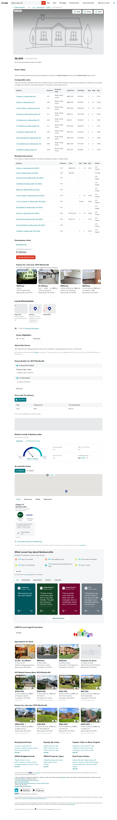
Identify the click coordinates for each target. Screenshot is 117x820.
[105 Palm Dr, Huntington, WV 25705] (47, 682)
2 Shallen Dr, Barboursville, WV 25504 (28, 231)
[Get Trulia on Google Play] (38, 790)
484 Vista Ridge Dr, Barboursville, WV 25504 (30, 225)
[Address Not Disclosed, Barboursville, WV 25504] (70, 277)
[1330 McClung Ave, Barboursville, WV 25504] (48, 277)
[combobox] (28, 3)
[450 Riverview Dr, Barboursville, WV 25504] (25, 651)
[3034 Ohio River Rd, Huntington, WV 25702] (69, 682)
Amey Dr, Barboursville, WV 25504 (27, 173)
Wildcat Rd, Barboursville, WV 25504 (28, 189)
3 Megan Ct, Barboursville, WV (26, 96)
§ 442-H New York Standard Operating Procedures (27, 780)
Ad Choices (95, 797)
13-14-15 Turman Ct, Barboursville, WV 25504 (31, 201)
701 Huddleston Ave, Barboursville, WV (28, 144)
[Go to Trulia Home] (5, 2)
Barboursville (40, 7)
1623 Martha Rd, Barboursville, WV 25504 (29, 219)
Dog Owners (37, 580)
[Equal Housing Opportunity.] (35, 809)
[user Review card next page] (102, 599)
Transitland (37, 772)
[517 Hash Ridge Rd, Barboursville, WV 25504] (47, 715)
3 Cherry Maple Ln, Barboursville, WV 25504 (30, 195)
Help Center (50, 809)
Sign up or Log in (104, 3)
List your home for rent (26, 257)
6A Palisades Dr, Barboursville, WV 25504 (29, 207)
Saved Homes (74, 3)
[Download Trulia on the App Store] (25, 790)
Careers (45, 797)
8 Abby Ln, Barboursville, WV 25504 (27, 213)
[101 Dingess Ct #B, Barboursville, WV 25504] (92, 277)
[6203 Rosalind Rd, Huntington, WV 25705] (91, 682)
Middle (38, 499)
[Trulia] (16, 790)
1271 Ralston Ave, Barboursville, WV (27, 126)
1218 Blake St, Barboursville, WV (26, 150)
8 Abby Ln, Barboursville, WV (25, 102)
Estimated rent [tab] (21, 245)
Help (82, 797)
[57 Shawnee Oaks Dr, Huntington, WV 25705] (25, 682)
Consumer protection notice (42, 783)
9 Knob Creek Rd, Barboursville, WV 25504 (30, 178)
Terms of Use (67, 797)
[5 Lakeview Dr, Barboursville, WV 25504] (91, 715)
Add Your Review (58, 618)
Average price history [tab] (33, 441)
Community (26, 580)
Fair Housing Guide (38, 797)
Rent (54, 3)
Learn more (83, 545)
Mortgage (62, 3)
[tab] (20, 400)
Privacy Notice (88, 797)
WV (34, 7)
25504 (48, 7)
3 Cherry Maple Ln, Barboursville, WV (28, 108)
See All (19, 571)
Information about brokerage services (26, 783)
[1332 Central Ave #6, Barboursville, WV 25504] (27, 277)
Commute (57, 580)
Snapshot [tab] (19, 441)
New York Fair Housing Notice (22, 781)
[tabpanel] (58, 272)
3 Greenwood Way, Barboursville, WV (28, 114)
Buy (48, 3)
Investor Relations (59, 797)
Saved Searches (88, 3)
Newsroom (50, 797)
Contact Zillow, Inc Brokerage (23, 786)
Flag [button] (31, 610)
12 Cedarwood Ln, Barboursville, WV (28, 120)
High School (48, 499)
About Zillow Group (27, 797)
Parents (48, 580)
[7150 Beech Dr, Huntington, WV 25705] (69, 651)
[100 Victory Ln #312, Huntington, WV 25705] (47, 651)
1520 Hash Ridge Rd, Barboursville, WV (28, 138)
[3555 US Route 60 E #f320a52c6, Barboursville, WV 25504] (91, 651)
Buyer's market (32, 459)
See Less (20, 388)
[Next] (99, 280)
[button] (43, 3)
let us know (72, 804)
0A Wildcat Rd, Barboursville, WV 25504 (29, 184)
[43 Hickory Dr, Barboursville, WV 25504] (69, 715)
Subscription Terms (75, 797)
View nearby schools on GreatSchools (29, 541)
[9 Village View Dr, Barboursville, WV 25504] (25, 715)
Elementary (28, 499)
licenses (63, 777)
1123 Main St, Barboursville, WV (26, 132)
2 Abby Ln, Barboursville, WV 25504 (27, 168)
